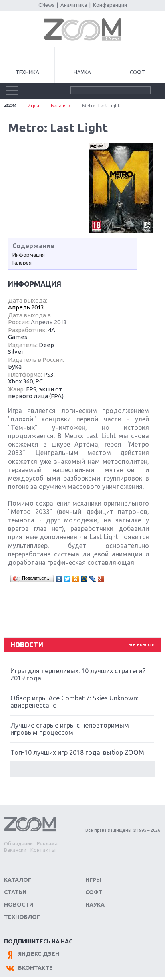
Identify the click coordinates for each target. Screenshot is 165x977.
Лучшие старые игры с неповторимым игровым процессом (69, 729)
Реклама (47, 843)
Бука (15, 366)
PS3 (48, 374)
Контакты (43, 850)
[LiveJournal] (93, 579)
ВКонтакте (35, 968)
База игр (60, 105)
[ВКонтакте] (59, 579)
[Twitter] (67, 579)
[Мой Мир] (84, 579)
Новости (18, 904)
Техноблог (22, 917)
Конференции (110, 5)
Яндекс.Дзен (38, 954)
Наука (82, 72)
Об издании (18, 843)
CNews (46, 5)
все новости (142, 644)
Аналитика (73, 5)
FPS (31, 389)
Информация (28, 254)
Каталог (17, 880)
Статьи (15, 892)
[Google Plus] (101, 579)
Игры (33, 105)
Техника (27, 72)
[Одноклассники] (76, 579)
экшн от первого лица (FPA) (36, 392)
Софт (137, 72)
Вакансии (15, 850)
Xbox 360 (20, 381)
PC (39, 381)
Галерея (22, 262)
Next (82, 769)
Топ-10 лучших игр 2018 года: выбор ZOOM (77, 752)
